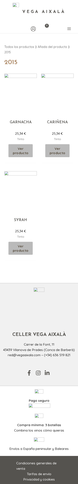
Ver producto (20, 150)
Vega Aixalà (43, 12)
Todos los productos (19, 47)
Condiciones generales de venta (36, 466)
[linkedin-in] (48, 373)
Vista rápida (20, 113)
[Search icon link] (6, 28)
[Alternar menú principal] (69, 28)
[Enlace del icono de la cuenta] (33, 29)
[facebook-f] (30, 373)
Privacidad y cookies (39, 479)
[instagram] (40, 373)
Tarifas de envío (39, 474)
